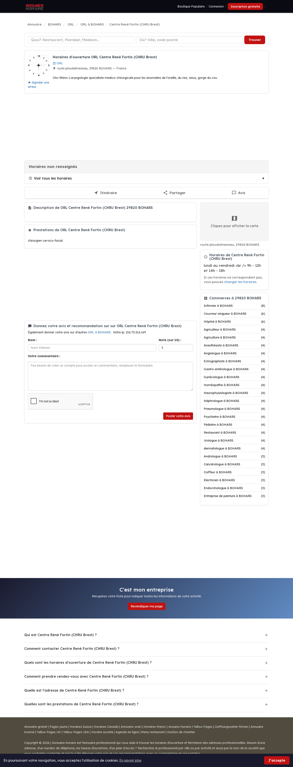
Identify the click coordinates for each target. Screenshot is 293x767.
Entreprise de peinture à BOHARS (234, 496)
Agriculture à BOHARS (234, 337)
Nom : (32, 340)
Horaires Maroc (154, 727)
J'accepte (276, 760)
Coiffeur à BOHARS (234, 472)
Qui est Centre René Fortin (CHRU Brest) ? (60, 635)
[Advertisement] (146, 127)
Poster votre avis (178, 416)
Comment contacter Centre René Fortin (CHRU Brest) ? (71, 648)
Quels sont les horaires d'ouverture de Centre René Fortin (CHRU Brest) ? (88, 662)
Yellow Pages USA (76, 732)
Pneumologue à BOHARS (234, 409)
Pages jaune (58, 727)
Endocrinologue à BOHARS (234, 488)
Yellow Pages (202, 727)
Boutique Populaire (191, 6)
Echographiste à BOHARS (234, 361)
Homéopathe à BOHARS (234, 385)
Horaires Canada (106, 727)
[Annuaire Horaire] (34, 6)
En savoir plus (130, 760)
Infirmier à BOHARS (234, 306)
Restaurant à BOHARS (234, 432)
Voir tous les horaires (53, 178)
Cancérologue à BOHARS (234, 464)
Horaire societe (102, 732)
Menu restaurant (153, 732)
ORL (59, 63)
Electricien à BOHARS (234, 480)
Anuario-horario (179, 727)
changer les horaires (240, 282)
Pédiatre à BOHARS (234, 425)
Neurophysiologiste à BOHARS (234, 393)
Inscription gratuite (245, 6)
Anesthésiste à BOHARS (234, 345)
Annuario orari (131, 727)
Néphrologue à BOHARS (234, 401)
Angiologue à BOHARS (234, 353)
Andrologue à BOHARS (234, 456)
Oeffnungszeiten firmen (231, 727)
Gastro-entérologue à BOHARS (234, 369)
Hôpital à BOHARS (234, 322)
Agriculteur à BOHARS (234, 329)
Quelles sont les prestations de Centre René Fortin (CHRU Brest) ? (81, 704)
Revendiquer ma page (147, 606)
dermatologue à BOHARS (234, 448)
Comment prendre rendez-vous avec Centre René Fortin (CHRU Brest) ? (86, 676)
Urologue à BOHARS (234, 440)
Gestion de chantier (181, 732)
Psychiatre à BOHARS (234, 417)
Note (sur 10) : (170, 340)
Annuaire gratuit (35, 727)
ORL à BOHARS (100, 332)
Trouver (255, 40)
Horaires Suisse (81, 727)
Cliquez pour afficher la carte (234, 226)
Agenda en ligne (127, 732)
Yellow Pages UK (49, 732)
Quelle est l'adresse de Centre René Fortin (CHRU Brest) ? (74, 690)
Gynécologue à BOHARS (234, 377)
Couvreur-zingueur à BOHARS (234, 314)
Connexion (216, 6)
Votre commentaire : (44, 356)
